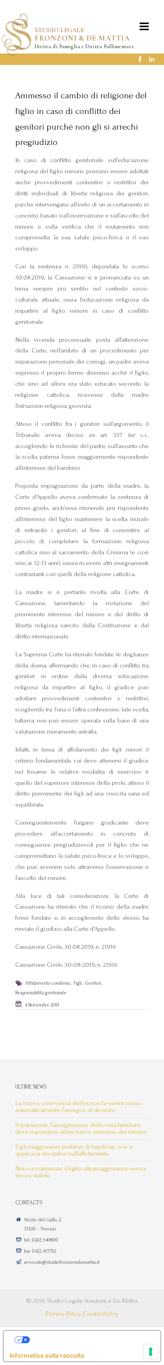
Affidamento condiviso (47, 983)
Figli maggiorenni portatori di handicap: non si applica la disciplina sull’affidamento (74, 1150)
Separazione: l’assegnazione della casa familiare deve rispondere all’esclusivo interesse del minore (80, 1128)
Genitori (93, 983)
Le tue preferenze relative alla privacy (89, 1340)
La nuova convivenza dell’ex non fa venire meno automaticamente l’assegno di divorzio (78, 1106)
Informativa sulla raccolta (47, 1355)
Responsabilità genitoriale (40, 992)
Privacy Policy (63, 1313)
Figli (78, 983)
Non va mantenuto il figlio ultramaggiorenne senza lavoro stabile (80, 1172)
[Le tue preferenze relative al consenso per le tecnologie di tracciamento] (150, 1351)
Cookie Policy (100, 1313)
